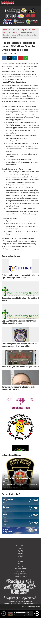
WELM (20, 556)
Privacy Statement (20, 574)
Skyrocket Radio (26, 601)
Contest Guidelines (20, 576)
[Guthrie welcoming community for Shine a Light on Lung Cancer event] (20, 266)
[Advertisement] (20, 422)
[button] (37, 3)
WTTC (20, 564)
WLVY (20, 559)
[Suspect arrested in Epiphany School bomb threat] (20, 288)
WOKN (20, 561)
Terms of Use (20, 571)
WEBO (20, 553)
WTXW (20, 566)
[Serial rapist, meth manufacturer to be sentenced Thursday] (20, 377)
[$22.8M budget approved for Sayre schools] (20, 357)
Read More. (13, 487)
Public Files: (20, 546)
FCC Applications (21, 569)
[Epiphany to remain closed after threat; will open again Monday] (20, 311)
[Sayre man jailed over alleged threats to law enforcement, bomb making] (20, 334)
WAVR (20, 551)
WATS (21, 548)
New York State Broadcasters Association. (26, 604)
